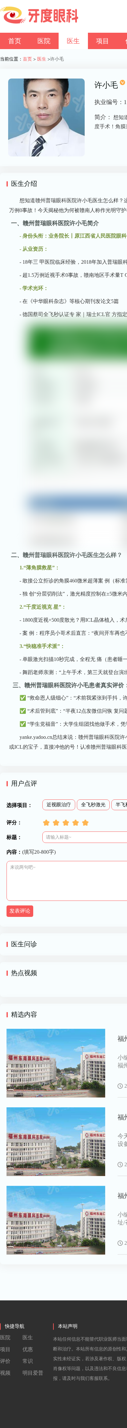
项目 (102, 41)
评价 (5, 1361)
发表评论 (19, 911)
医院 (43, 41)
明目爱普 (32, 1373)
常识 (27, 1361)
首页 (14, 41)
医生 (73, 41)
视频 (5, 1373)
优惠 (27, 1349)
